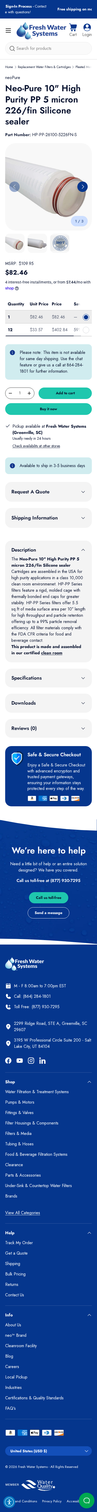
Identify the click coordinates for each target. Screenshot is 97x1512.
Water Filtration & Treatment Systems (37, 1092)
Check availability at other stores (36, 446)
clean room (51, 653)
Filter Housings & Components (31, 1123)
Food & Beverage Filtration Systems (36, 1154)
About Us (13, 1325)
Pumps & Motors (19, 1102)
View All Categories (22, 1213)
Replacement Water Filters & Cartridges (44, 67)
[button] (73, 30)
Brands (11, 1196)
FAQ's (10, 1408)
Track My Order (19, 1243)
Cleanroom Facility (21, 1346)
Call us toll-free (48, 897)
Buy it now (48, 409)
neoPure (12, 78)
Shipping (12, 1264)
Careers (12, 1367)
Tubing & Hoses (19, 1144)
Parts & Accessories (23, 1175)
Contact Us (14, 1295)
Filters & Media (18, 1133)
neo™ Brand (15, 1335)
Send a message (48, 912)
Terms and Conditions (21, 1501)
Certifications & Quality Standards (34, 1398)
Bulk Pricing (15, 1274)
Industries (13, 1387)
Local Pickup (16, 1377)
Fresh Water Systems (33, 1466)
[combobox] (48, 48)
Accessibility (75, 1501)
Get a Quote (16, 1253)
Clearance (14, 1165)
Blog (9, 1356)
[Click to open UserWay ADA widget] (9, 1502)
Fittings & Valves (19, 1113)
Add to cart (65, 393)
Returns (11, 1284)
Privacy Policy (52, 1501)
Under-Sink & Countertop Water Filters (38, 1186)
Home (9, 67)
